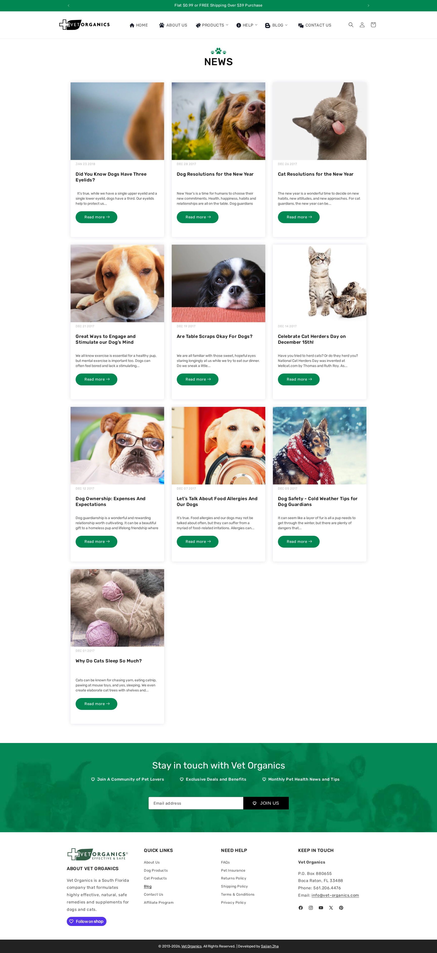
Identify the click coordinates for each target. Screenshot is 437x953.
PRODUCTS (212, 25)
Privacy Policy (233, 902)
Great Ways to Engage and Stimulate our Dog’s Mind (106, 339)
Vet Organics (191, 946)
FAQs (225, 862)
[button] (211, 24)
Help (247, 25)
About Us (152, 862)
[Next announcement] (368, 5)
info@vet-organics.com (335, 895)
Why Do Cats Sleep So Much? (109, 661)
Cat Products (155, 878)
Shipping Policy (234, 886)
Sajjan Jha (270, 946)
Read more (95, 217)
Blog (277, 25)
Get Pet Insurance (241, 5)
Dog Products (156, 870)
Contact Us (153, 894)
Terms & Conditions (238, 894)
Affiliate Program (158, 902)
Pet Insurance (233, 870)
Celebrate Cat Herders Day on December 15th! (312, 339)
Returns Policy (233, 878)
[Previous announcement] (68, 5)
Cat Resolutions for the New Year (316, 174)
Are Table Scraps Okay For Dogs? (215, 336)
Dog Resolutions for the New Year (215, 174)
